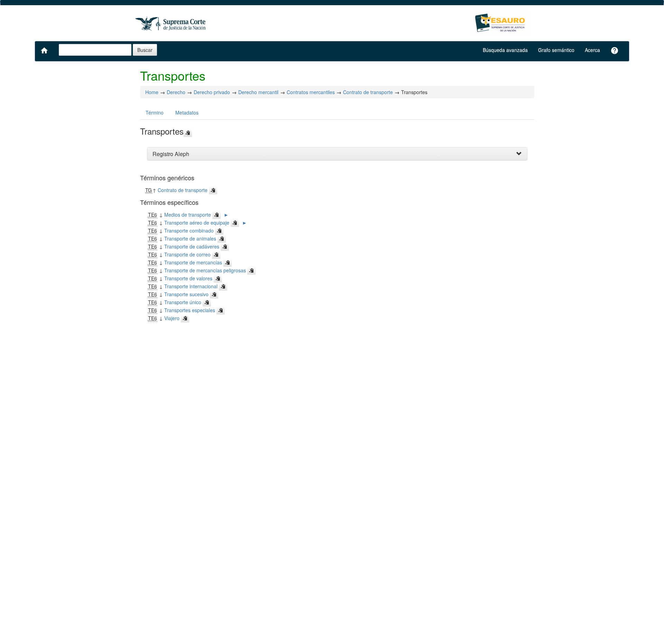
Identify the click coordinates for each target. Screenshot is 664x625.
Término (155, 112)
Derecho (176, 92)
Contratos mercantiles (311, 92)
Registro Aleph (171, 154)
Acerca (592, 49)
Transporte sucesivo (186, 294)
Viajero (171, 318)
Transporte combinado (189, 230)
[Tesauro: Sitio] (171, 23)
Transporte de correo (187, 254)
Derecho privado (212, 92)
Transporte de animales (190, 238)
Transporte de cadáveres (191, 246)
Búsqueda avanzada (505, 49)
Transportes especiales (189, 310)
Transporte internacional (191, 286)
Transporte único (182, 302)
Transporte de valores (188, 278)
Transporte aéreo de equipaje (196, 222)
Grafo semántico (556, 49)
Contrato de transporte (368, 92)
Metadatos (187, 112)
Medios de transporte (187, 214)
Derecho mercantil (258, 92)
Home (151, 92)
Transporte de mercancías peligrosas (205, 270)
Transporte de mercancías (193, 262)
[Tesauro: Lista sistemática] (500, 23)
